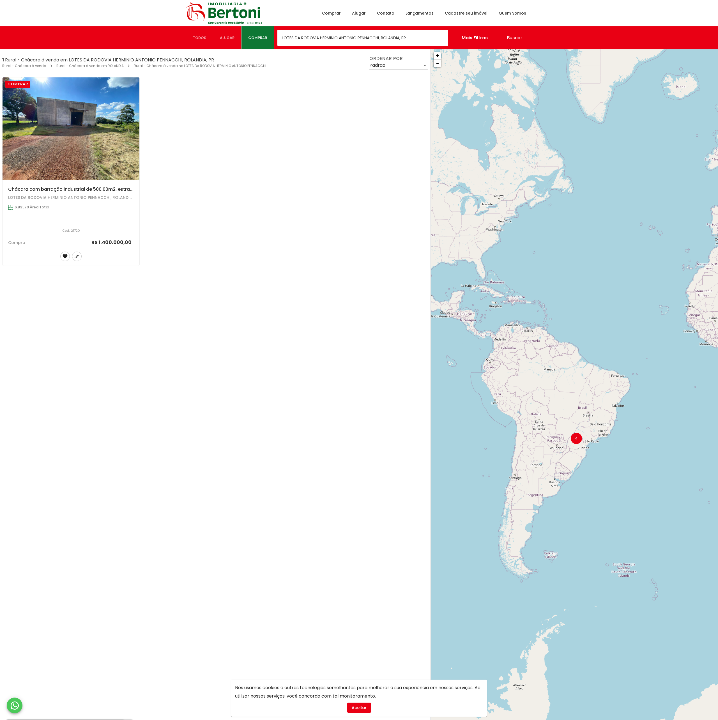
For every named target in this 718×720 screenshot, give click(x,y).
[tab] (199, 37)
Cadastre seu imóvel (466, 13)
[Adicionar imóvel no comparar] (77, 256)
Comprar (331, 13)
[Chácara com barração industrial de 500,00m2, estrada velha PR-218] (71, 128)
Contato (385, 13)
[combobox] (362, 38)
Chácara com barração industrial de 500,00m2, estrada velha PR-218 (86, 189)
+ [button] (437, 55)
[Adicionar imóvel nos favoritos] (65, 256)
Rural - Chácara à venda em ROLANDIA (90, 65)
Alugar (359, 13)
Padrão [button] (377, 65)
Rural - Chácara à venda (24, 65)
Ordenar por (386, 58)
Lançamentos (420, 13)
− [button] (437, 63)
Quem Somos (512, 13)
